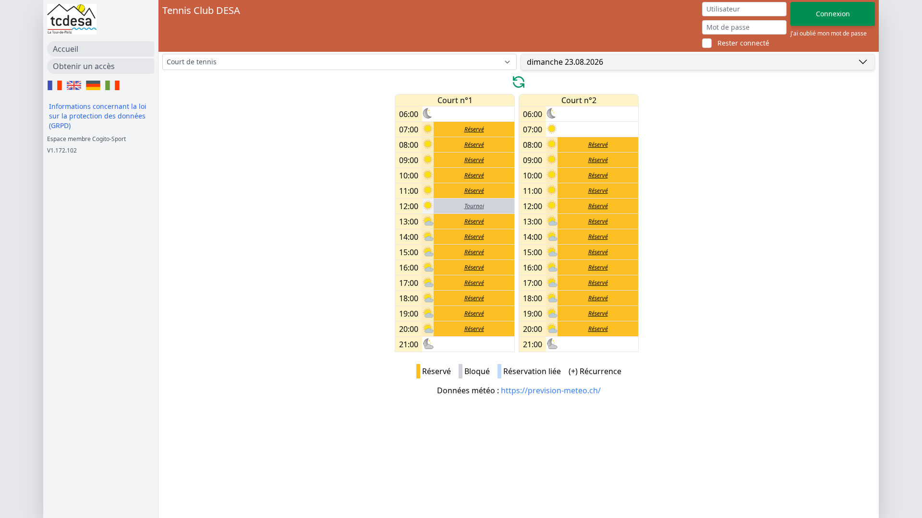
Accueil (65, 49)
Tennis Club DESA (201, 10)
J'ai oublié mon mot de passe (828, 33)
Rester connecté (743, 42)
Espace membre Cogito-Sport (86, 139)
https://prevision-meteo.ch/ (551, 390)
